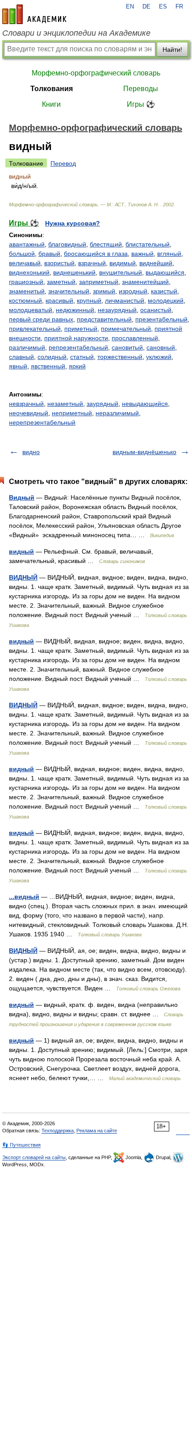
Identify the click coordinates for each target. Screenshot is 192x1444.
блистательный (147, 244)
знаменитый (27, 291)
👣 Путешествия (21, 1145)
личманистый (124, 300)
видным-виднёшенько (144, 451)
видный (21, 551)
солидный (52, 356)
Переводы (140, 88)
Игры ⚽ (141, 104)
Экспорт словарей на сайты (34, 1157)
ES (163, 7)
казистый (164, 291)
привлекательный (35, 328)
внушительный (120, 272)
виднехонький (29, 272)
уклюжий (158, 356)
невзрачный (26, 403)
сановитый (127, 347)
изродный (133, 291)
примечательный (126, 328)
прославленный (135, 338)
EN (130, 7)
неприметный (72, 413)
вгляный (169, 253)
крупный (89, 300)
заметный (61, 281)
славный (21, 356)
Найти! (172, 49)
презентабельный (161, 319)
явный (18, 366)
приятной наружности (76, 338)
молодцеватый (30, 309)
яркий (77, 366)
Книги (51, 104)
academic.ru (34, 14)
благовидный (67, 244)
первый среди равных (41, 319)
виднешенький (74, 272)
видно (31, 451)
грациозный (26, 281)
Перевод (63, 163)
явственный (48, 366)
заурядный (102, 403)
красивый (59, 300)
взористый (59, 263)
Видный (21, 497)
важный (142, 253)
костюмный (25, 300)
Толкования (51, 88)
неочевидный (28, 413)
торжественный (119, 356)
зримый (104, 291)
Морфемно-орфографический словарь (96, 73)
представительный (104, 319)
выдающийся (165, 272)
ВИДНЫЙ (23, 577)
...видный (24, 896)
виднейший (155, 263)
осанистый (155, 309)
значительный (68, 291)
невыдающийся (145, 403)
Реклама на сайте (96, 1130)
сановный (160, 347)
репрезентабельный (78, 347)
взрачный (92, 263)
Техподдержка (58, 1130)
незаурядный (117, 309)
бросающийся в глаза (96, 253)
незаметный (65, 403)
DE (146, 7)
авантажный (27, 244)
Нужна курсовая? (72, 223)
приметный (80, 328)
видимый (122, 263)
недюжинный (75, 309)
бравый (49, 253)
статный (82, 356)
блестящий (106, 244)
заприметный (98, 281)
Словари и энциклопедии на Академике (76, 33)
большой (22, 253)
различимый (27, 347)
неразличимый (117, 413)
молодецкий (166, 300)
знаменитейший (145, 281)
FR (179, 7)
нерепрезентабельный (42, 422)
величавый (25, 263)
